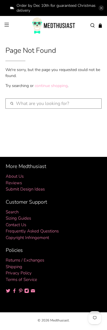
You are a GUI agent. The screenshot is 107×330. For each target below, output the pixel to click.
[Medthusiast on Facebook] (14, 292)
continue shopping (51, 85)
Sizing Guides (18, 218)
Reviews (14, 183)
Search (12, 212)
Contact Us (16, 225)
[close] (101, 8)
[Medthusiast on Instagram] (26, 292)
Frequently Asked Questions (32, 231)
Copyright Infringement (27, 237)
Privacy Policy (19, 273)
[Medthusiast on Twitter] (8, 292)
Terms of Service (21, 279)
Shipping (14, 267)
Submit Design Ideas (25, 189)
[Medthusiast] (53, 25)
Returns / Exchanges (25, 260)
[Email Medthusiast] (33, 292)
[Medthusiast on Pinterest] (20, 292)
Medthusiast (59, 320)
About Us (15, 176)
